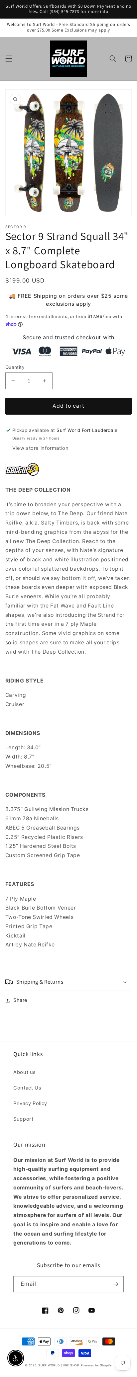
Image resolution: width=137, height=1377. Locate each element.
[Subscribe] (115, 1284)
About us (24, 1072)
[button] (8, 58)
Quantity (15, 367)
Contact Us (27, 1088)
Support (23, 1119)
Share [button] (20, 1000)
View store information (40, 448)
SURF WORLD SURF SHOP (58, 1365)
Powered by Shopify (96, 1365)
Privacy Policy (30, 1103)
